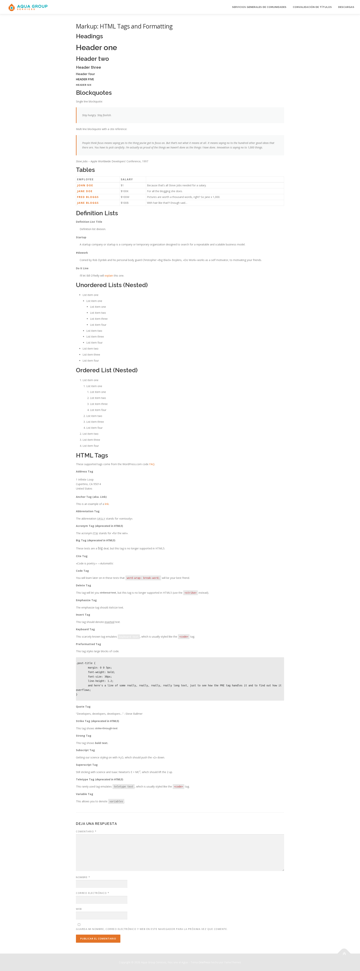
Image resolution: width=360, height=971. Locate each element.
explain (109, 275)
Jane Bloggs (88, 203)
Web (79, 909)
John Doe (85, 185)
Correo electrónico (92, 893)
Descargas (346, 7)
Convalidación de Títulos (312, 7)
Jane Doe (85, 191)
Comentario (86, 831)
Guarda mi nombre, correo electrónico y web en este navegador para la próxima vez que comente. (152, 929)
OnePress (204, 962)
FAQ (151, 464)
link (107, 504)
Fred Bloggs (88, 197)
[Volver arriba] (344, 953)
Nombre (83, 877)
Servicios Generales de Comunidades (259, 7)
